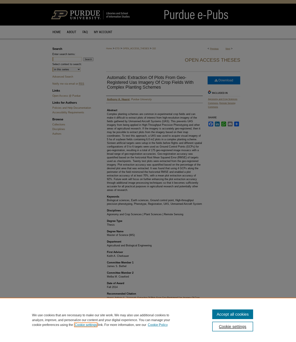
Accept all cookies (233, 314)
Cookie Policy (158, 325)
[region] (148, 320)
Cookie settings (86, 325)
